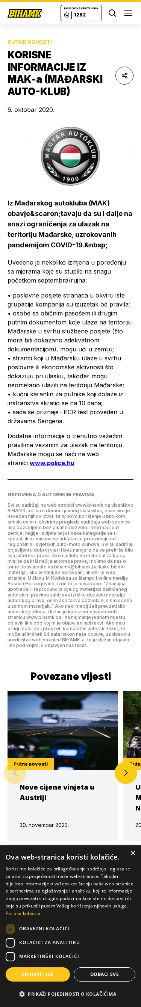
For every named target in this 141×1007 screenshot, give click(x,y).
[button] (126, 773)
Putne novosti (30, 42)
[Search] (112, 13)
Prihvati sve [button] (38, 974)
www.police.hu (52, 463)
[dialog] (70, 926)
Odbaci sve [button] (104, 974)
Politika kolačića (23, 913)
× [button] (132, 853)
